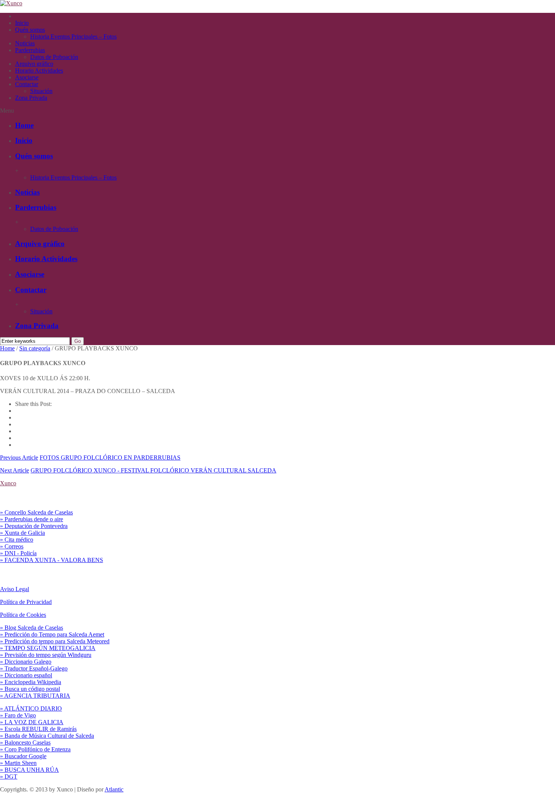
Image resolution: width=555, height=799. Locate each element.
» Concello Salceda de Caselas (36, 512)
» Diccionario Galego (25, 661)
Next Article (14, 470)
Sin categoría (34, 348)
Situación (41, 91)
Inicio (22, 23)
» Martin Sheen (18, 763)
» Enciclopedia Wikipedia (30, 682)
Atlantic (114, 789)
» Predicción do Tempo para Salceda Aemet (52, 634)
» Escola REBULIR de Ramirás (38, 729)
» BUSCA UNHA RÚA (29, 769)
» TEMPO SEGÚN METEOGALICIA (48, 648)
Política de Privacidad (26, 602)
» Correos (11, 546)
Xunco (8, 483)
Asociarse (27, 77)
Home (24, 125)
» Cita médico (16, 539)
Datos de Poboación (54, 57)
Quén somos (30, 29)
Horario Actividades (39, 70)
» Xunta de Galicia (22, 533)
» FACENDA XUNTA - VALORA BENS (51, 560)
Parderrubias (30, 50)
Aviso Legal (14, 589)
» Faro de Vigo (18, 715)
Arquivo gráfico (34, 63)
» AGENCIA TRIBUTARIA (35, 695)
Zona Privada (31, 97)
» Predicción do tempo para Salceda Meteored (54, 641)
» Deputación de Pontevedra (34, 526)
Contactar (26, 84)
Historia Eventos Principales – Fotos (73, 36)
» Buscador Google (23, 756)
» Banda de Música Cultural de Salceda (47, 735)
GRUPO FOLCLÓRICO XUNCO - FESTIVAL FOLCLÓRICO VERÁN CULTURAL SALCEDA (153, 470)
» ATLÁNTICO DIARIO (31, 708)
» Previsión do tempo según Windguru (45, 655)
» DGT (8, 776)
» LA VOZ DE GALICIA (31, 722)
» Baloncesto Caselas (25, 742)
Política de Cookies (23, 615)
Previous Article (19, 457)
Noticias (25, 43)
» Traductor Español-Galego (34, 668)
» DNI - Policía (18, 553)
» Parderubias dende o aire (31, 519)
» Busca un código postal (30, 689)
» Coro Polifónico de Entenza (35, 749)
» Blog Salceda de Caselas (31, 627)
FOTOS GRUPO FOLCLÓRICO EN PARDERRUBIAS (110, 457)
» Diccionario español (26, 675)
